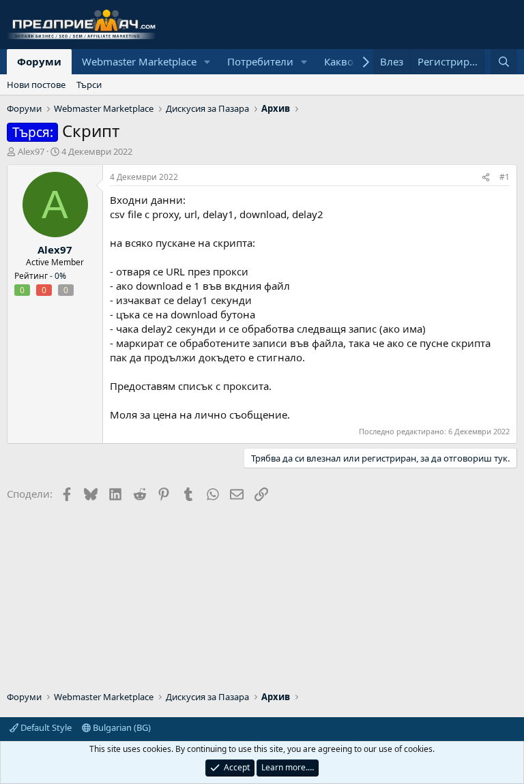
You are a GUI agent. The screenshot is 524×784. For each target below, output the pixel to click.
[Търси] (504, 61)
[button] (207, 61)
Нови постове (36, 84)
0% (60, 276)
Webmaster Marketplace (139, 61)
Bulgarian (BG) (121, 727)
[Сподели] (486, 177)
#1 (504, 177)
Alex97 (31, 151)
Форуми (39, 61)
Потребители (260, 61)
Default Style (45, 727)
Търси (89, 84)
